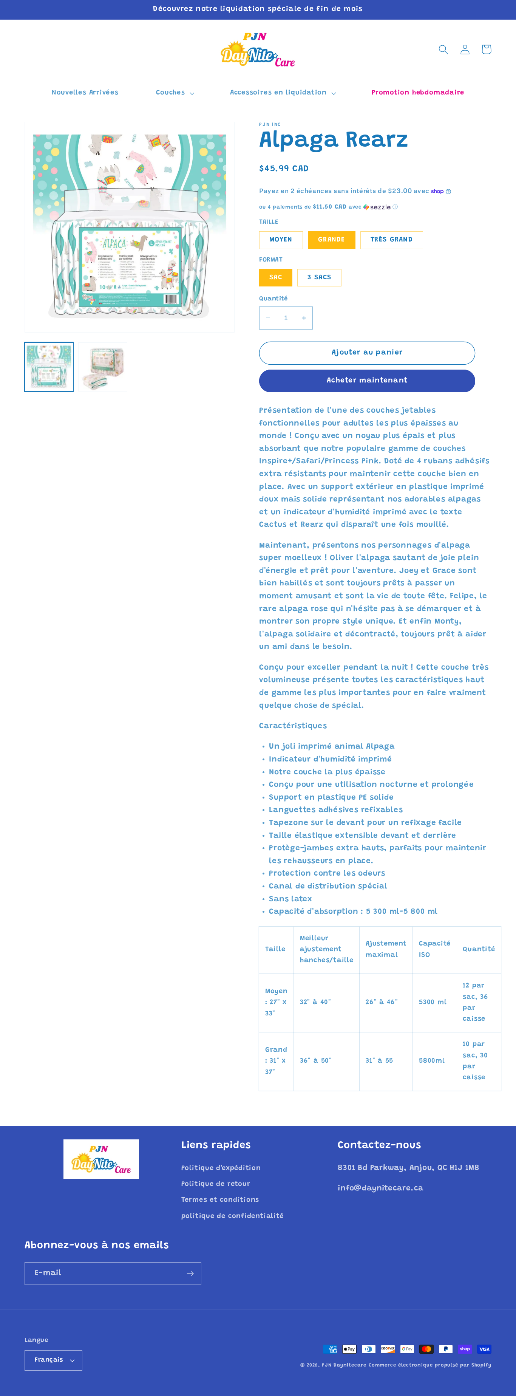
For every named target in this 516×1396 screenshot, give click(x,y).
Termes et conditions (220, 1200)
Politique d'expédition (221, 1168)
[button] (174, 93)
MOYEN (281, 240)
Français (49, 1360)
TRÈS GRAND (392, 240)
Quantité (273, 299)
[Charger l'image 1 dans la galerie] (49, 366)
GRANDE (331, 240)
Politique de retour (215, 1184)
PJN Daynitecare (344, 1365)
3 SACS (319, 277)
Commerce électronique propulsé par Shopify (430, 1365)
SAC (275, 277)
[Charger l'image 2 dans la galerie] (102, 366)
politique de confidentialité (232, 1216)
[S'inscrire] (190, 1273)
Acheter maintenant (367, 380)
